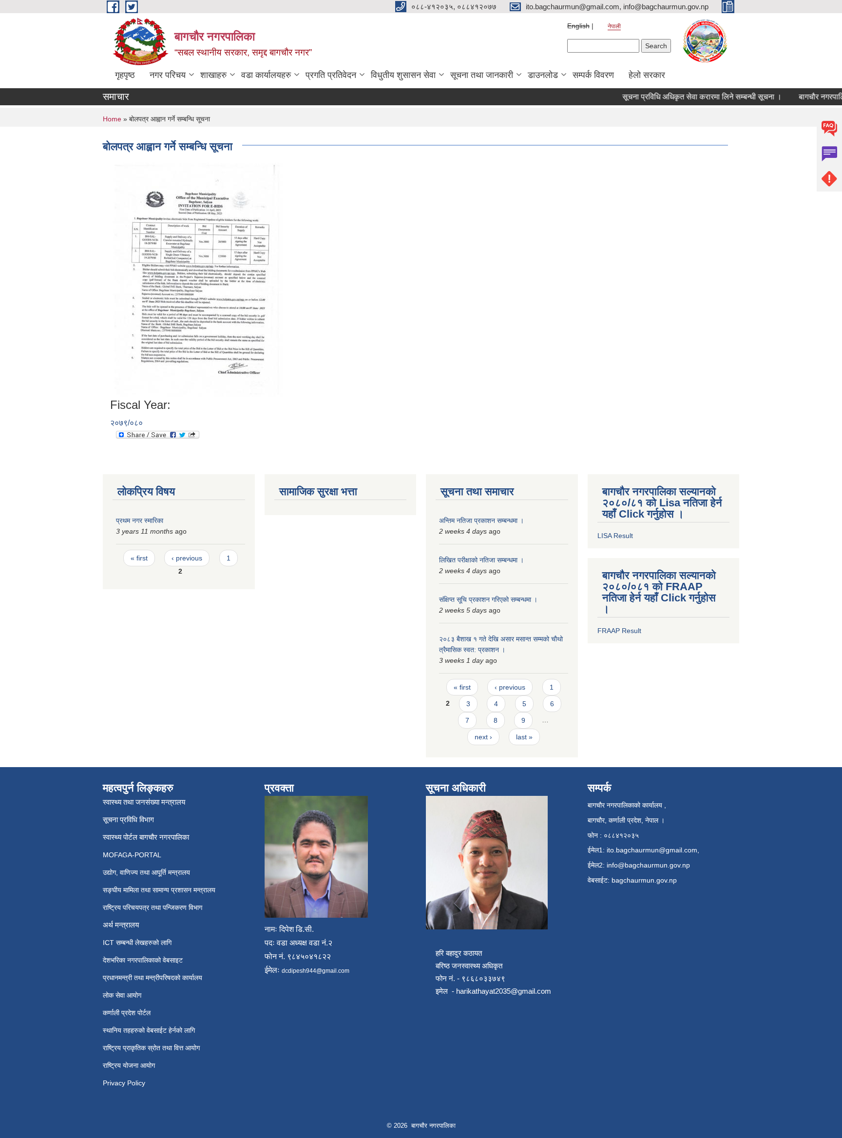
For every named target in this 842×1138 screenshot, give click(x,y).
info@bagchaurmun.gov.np (648, 865)
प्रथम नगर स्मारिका (139, 520)
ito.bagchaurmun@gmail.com (652, 850)
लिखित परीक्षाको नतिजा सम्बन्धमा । (481, 560)
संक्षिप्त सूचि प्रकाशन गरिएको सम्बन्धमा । (488, 599)
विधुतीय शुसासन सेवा (403, 75)
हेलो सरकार (647, 75)
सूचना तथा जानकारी (481, 75)
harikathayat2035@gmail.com (503, 991)
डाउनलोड (543, 75)
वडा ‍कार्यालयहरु (266, 75)
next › (483, 737)
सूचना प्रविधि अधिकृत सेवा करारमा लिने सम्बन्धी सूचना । (690, 97)
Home (112, 119)
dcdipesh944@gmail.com (315, 970)
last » (524, 737)
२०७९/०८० (126, 423)
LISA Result (615, 536)
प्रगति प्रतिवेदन (331, 75)
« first (139, 558)
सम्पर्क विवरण (593, 75)
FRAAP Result (619, 631)
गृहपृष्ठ (125, 75)
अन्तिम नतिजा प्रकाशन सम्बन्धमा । (481, 520)
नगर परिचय (168, 75)
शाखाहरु (213, 75)
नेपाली (614, 26)
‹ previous (187, 558)
